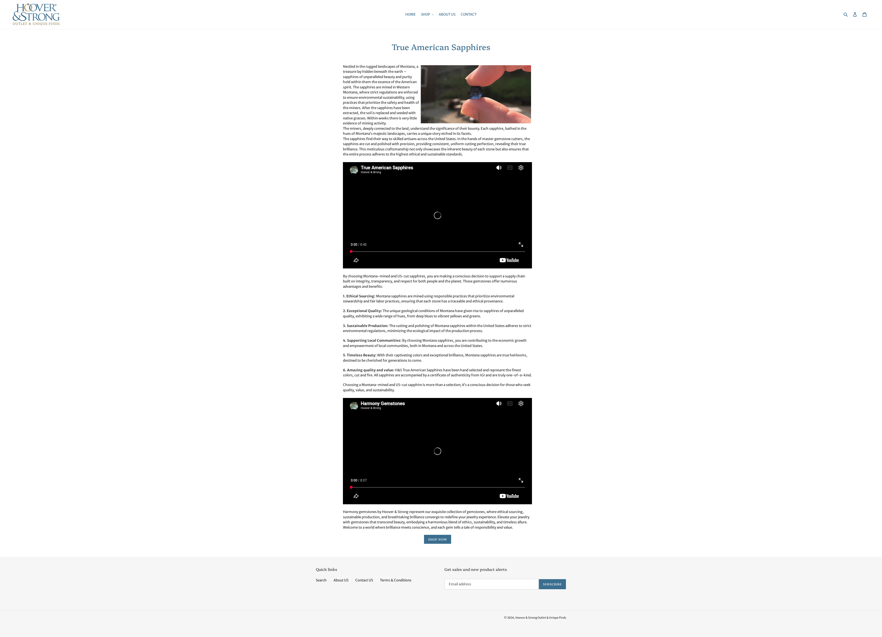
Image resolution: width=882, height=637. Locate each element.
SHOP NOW (437, 539)
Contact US (364, 580)
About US (341, 580)
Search (321, 580)
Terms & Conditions (395, 580)
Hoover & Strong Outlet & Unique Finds (540, 617)
